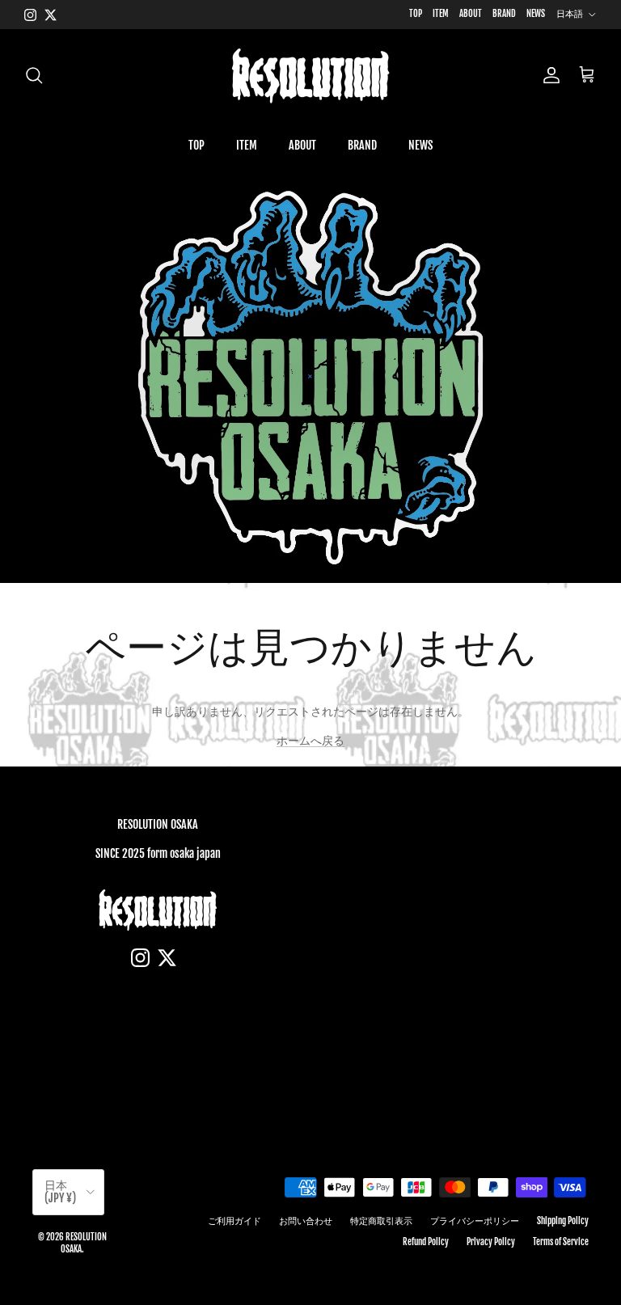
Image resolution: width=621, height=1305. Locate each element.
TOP (415, 13)
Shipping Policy (563, 1221)
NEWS (535, 13)
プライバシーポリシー (474, 1221)
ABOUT (470, 13)
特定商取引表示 (381, 1221)
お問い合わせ (305, 1221)
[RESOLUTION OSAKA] (310, 75)
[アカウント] (548, 75)
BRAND (504, 13)
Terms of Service (561, 1242)
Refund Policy (426, 1242)
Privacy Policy (491, 1242)
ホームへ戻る (310, 740)
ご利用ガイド (234, 1221)
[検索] (34, 75)
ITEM (441, 13)
